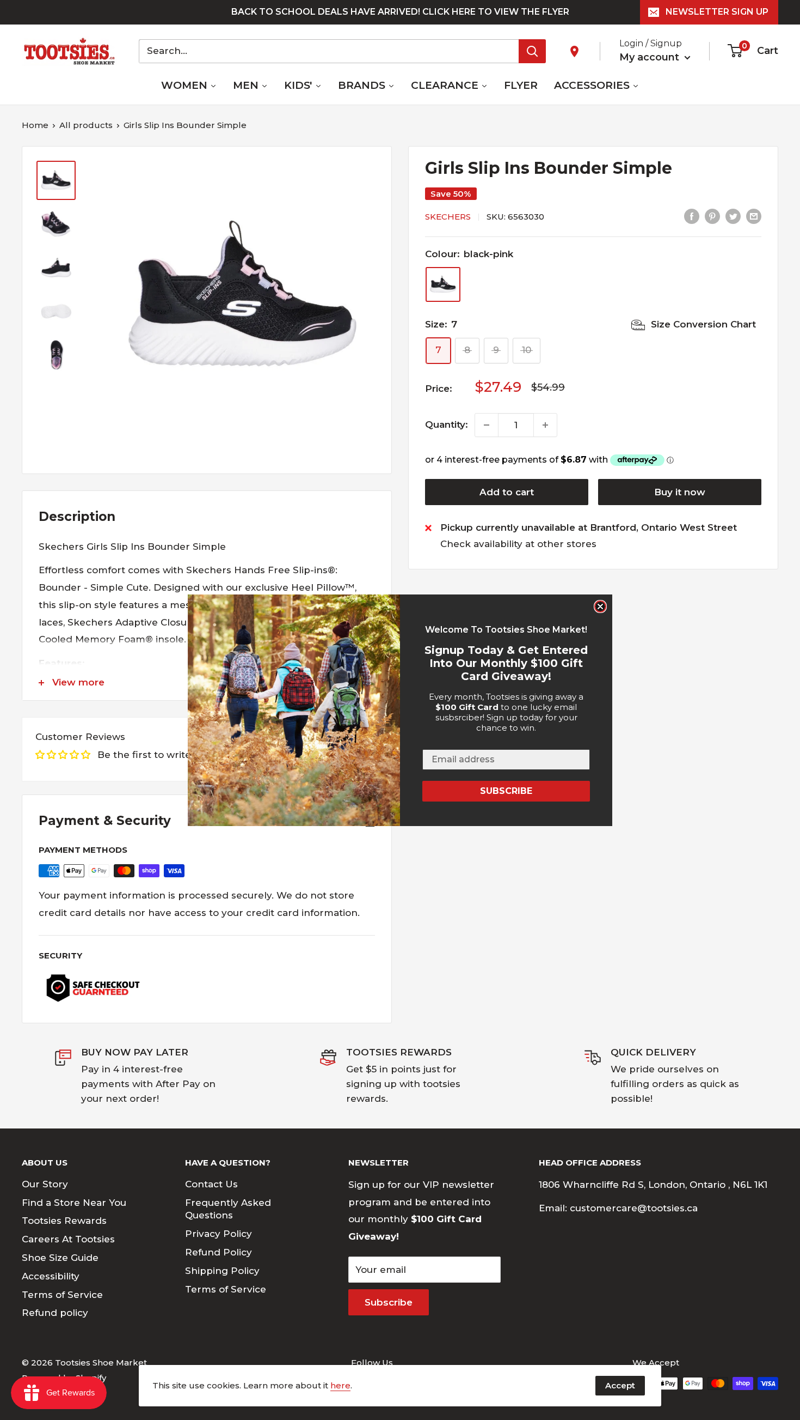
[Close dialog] (600, 606)
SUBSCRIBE (506, 791)
